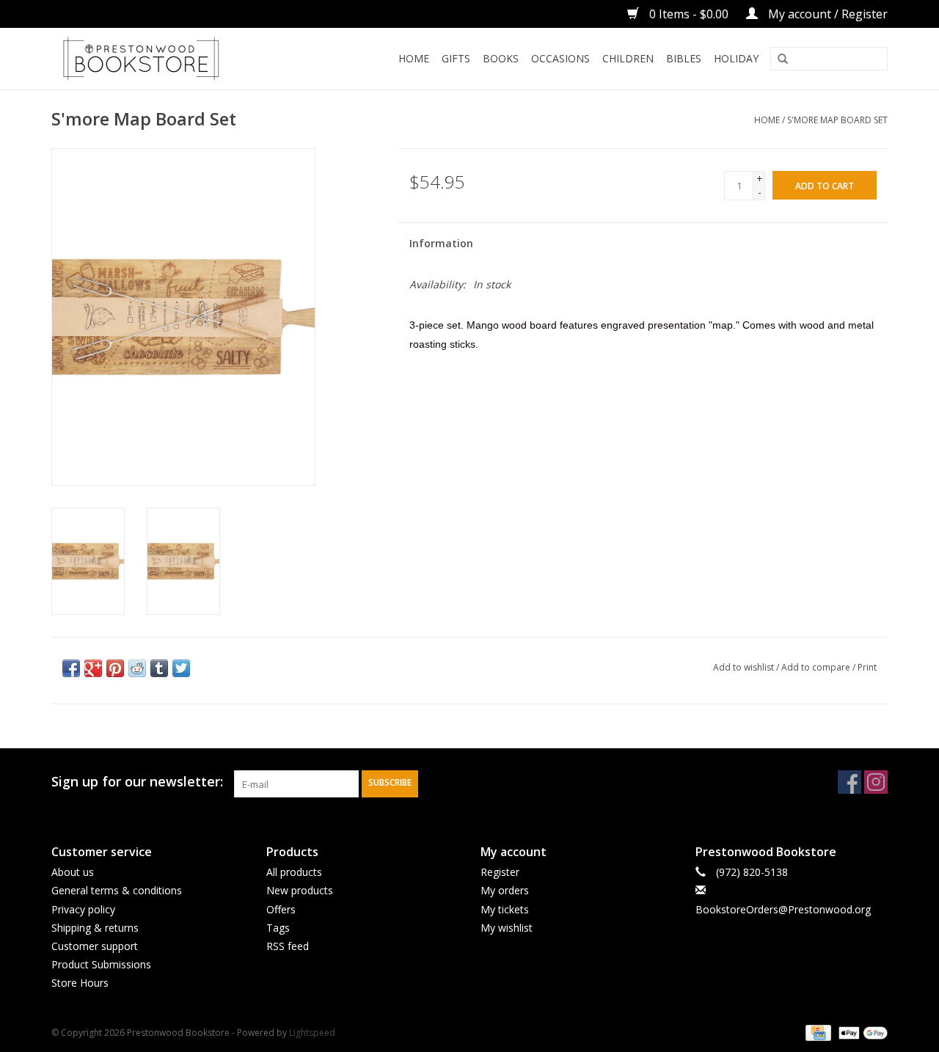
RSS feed (287, 946)
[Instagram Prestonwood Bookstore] (876, 782)
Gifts (456, 58)
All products (294, 872)
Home (413, 58)
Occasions (560, 58)
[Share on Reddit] (137, 668)
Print (867, 667)
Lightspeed (312, 1032)
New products (299, 890)
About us (72, 872)
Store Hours (80, 983)
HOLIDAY (736, 58)
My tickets (505, 909)
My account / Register (826, 14)
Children (628, 58)
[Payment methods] (816, 1032)
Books (501, 58)
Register (500, 872)
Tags (278, 928)
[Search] (782, 59)
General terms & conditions (116, 890)
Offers (281, 909)
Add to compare (816, 667)
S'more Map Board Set (837, 120)
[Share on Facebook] (71, 668)
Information (441, 243)
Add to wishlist (743, 667)
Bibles (683, 58)
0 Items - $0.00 (688, 14)
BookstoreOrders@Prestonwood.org (783, 909)
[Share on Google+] (93, 668)
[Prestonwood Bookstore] (162, 59)
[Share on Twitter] (181, 668)
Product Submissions (101, 964)
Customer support (94, 946)
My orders (505, 890)
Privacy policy (83, 909)
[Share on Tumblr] (159, 668)
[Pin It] (115, 668)
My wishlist (507, 928)
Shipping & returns (95, 928)
